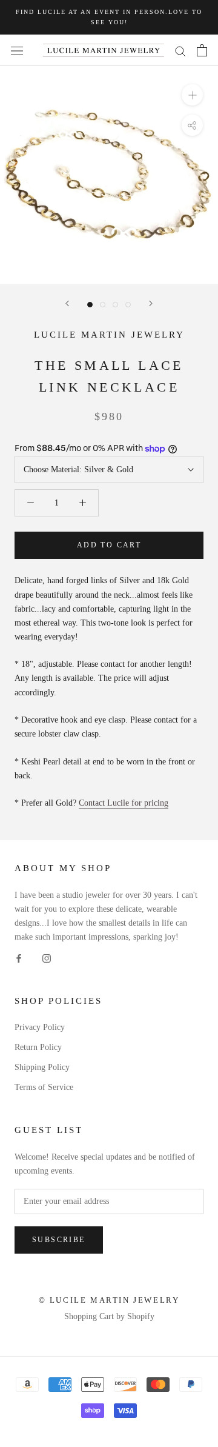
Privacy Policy (40, 1027)
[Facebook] (19, 957)
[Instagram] (46, 957)
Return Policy (38, 1047)
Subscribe (58, 1239)
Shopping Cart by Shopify (109, 1316)
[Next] (151, 303)
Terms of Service (44, 1087)
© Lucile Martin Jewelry (109, 1300)
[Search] (180, 50)
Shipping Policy (42, 1067)
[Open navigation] (17, 50)
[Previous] (67, 303)
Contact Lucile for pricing (123, 802)
